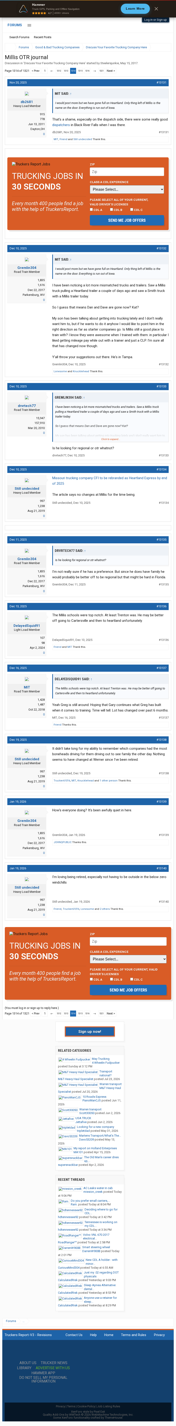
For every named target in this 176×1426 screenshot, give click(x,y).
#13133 (161, 386)
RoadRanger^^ (67, 1242)
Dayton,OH (37, 129)
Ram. (74, 1204)
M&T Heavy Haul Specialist (75, 1079)
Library (24, 1368)
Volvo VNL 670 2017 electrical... (96, 1236)
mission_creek (93, 1191)
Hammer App (43, 1373)
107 (42, 638)
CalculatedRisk (68, 1280)
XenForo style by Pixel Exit (88, 1411)
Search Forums (19, 37)
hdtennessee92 (68, 1217)
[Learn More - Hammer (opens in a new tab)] (88, 8)
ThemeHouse (113, 1417)
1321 (101, 71)
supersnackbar (68, 1165)
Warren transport (110, 1084)
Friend (63, 139)
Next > (111, 70)
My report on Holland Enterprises (95, 1148)
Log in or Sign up (155, 19)
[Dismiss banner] (156, 9)
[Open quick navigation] (164, 47)
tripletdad (83, 1130)
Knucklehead (81, 371)
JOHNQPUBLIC (63, 842)
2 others (105, 908)
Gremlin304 (26, 268)
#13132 (161, 248)
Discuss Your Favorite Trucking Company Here (54, 63)
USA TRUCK (83, 1118)
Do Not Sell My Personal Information (43, 1379)
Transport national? (105, 1073)
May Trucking (101, 1058)
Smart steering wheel (96, 1247)
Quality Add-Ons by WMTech (88, 1414)
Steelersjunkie (109, 63)
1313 (66, 71)
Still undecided (82, 139)
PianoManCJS (91, 1100)
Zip (92, 164)
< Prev (35, 70)
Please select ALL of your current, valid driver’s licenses (119, 202)
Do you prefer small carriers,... (90, 1200)
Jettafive (81, 1122)
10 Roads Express (94, 1096)
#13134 (161, 469)
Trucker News (54, 1363)
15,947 (40, 418)
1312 (59, 71)
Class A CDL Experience (109, 182)
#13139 (161, 801)
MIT (56, 139)
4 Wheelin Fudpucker (106, 1062)
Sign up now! (89, 1031)
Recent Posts (42, 37)
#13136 (161, 606)
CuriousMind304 (69, 1267)
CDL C (138, 210)
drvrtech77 (27, 406)
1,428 (41, 699)
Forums (15, 25)
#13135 (161, 539)
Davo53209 (86, 1139)
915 (42, 114)
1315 (80, 71)
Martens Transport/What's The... (100, 1135)
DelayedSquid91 (27, 626)
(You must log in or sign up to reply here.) (32, 1008)
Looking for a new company (95, 1127)
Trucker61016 (62, 780)
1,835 (41, 280)
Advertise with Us (53, 1368)
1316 (87, 71)
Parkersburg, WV (34, 295)
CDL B (117, 210)
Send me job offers (127, 220)
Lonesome (60, 371)
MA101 (78, 1152)
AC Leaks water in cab (98, 1188)
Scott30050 (86, 1113)
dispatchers (61, 125)
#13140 (161, 868)
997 (42, 501)
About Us (27, 1363)
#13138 (161, 739)
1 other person (109, 780)
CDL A (97, 210)
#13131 (161, 82)
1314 (73, 71)
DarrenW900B (91, 1251)
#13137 (161, 668)
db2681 (27, 102)
